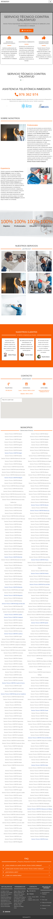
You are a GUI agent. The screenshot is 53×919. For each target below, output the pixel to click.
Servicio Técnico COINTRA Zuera (39, 839)
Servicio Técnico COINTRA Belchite (13, 557)
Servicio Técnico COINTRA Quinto (39, 622)
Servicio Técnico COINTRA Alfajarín (13, 477)
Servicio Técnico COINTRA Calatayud (13, 617)
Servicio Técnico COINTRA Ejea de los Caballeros (13, 694)
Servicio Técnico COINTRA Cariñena (13, 633)
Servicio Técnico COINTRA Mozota (39, 505)
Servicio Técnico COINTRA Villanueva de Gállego (39, 809)
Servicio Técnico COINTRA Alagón (13, 453)
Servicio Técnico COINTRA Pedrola (40, 573)
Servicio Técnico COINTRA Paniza (39, 559)
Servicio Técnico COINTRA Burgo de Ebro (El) (13, 603)
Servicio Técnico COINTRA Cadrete (13, 614)
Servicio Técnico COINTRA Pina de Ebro (40, 584)
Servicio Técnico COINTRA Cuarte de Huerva (13, 683)
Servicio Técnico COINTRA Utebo (39, 765)
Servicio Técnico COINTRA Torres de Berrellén (39, 737)
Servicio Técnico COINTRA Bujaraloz (13, 595)
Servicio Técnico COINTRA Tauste (39, 710)
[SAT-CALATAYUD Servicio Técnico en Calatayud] (5, 1)
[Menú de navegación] (50, 1)
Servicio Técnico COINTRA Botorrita (13, 587)
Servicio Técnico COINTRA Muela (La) (39, 510)
